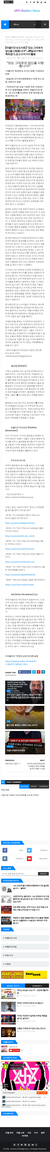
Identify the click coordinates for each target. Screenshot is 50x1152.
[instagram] (37, 2)
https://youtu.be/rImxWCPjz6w (19, 584)
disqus (34, 786)
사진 (29, 1132)
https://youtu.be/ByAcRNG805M (20, 574)
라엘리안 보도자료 (17, 37)
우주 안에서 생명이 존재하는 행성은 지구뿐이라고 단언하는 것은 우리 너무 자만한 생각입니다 (25, 697)
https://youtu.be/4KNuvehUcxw (19, 561)
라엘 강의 (9, 1132)
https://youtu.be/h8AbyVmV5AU (20, 523)
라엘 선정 (10, 746)
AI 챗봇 (25, 1135)
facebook (43, 786)
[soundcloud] (44, 2)
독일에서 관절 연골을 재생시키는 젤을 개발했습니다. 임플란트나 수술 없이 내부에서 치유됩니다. (31, 920)
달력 (43, 1132)
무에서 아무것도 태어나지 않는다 (30, 1003)
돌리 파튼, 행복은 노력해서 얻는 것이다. (22, 725)
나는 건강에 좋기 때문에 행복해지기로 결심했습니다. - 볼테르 (31, 887)
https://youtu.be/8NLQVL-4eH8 (20, 536)
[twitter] (34, 2)
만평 (8, 691)
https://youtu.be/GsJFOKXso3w (19, 548)
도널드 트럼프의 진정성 (16, 750)
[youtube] (41, 2)
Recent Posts (13, 986)
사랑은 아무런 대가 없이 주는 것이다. (31, 1028)
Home (7, 37)
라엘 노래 (20, 1132)
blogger (24, 786)
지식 (36, 1132)
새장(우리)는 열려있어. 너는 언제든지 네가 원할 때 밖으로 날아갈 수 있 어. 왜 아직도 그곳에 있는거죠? (31, 899)
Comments (37, 986)
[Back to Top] (36, 1144)
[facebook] (30, 2)
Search (43, 874)
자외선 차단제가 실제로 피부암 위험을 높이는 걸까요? (32, 1017)
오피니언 (29, 37)
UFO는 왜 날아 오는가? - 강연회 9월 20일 (32, 991)
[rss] (26, 2)
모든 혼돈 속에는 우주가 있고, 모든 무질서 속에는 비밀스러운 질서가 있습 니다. (30, 908)
